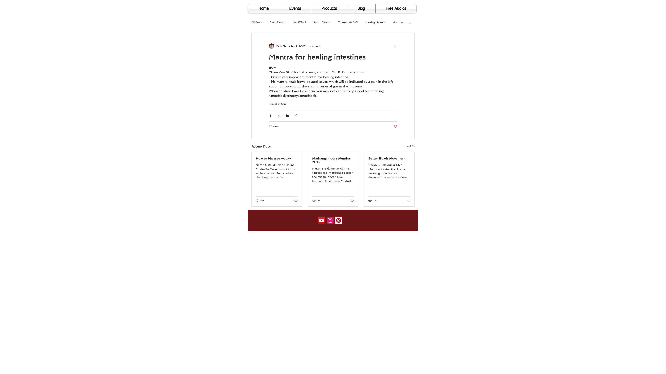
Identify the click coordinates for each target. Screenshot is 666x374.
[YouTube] (321, 220)
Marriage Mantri (375, 22)
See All (411, 145)
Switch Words (322, 22)
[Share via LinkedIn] (287, 115)
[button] (410, 22)
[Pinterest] (338, 220)
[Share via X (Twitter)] (279, 115)
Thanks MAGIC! (348, 22)
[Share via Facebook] (270, 115)
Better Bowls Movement (386, 158)
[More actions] (395, 46)
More (395, 22)
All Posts (257, 22)
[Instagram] (330, 220)
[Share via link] (296, 115)
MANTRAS (299, 22)
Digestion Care (278, 104)
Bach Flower (278, 22)
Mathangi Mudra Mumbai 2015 (331, 160)
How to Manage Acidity (273, 158)
